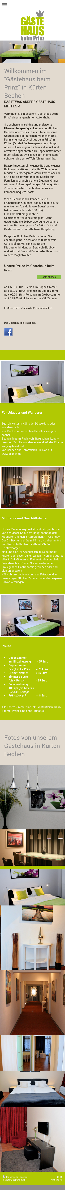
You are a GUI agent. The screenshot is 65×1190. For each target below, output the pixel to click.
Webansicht (56, 1179)
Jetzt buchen (49, 276)
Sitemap (24, 1177)
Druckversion (12, 1177)
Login (59, 1176)
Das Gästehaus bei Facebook (20, 322)
